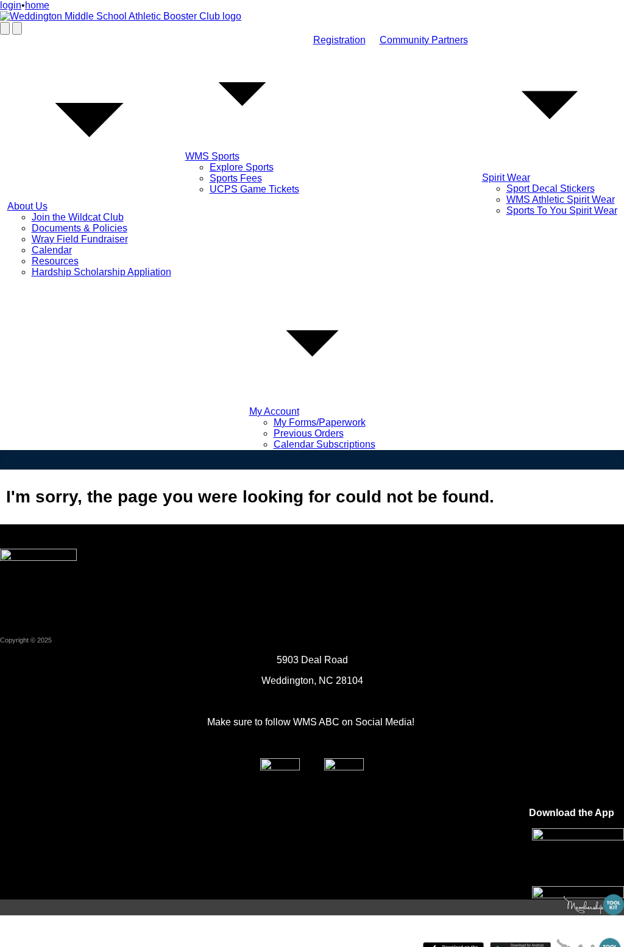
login (10, 5)
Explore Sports (242, 167)
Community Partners (424, 40)
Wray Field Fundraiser (80, 239)
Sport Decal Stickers (550, 188)
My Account (274, 411)
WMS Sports (212, 156)
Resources (55, 261)
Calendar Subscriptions (324, 444)
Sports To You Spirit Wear (561, 210)
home (37, 5)
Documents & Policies (79, 228)
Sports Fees (236, 178)
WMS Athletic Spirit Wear (560, 199)
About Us (27, 206)
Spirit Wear (506, 177)
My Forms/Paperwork (320, 422)
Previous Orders (309, 433)
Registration (339, 40)
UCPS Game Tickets (254, 189)
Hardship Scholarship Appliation (101, 272)
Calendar (52, 250)
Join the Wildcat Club (78, 217)
